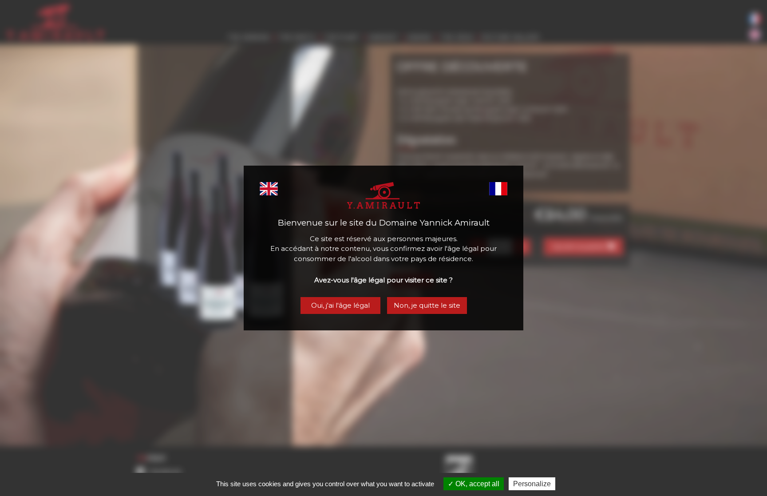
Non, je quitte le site (427, 305)
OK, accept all (476, 484)
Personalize (532, 484)
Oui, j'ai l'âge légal (340, 305)
